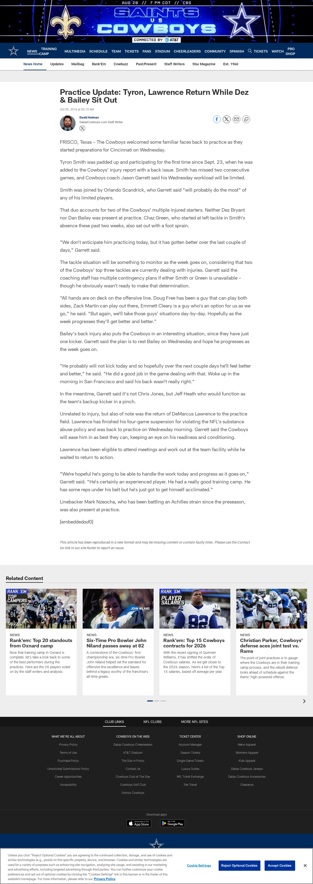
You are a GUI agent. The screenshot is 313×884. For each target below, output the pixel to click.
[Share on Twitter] (227, 122)
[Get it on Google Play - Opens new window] (172, 826)
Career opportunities (68, 776)
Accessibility (68, 784)
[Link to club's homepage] (13, 50)
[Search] (250, 50)
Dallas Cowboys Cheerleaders (132, 744)
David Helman (89, 117)
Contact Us (133, 768)
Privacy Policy (68, 744)
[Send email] (236, 122)
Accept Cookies (280, 865)
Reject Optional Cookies (239, 865)
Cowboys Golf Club (133, 784)
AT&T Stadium (133, 752)
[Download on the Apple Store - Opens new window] (139, 824)
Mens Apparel (247, 744)
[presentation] (305, 701)
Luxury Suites (190, 768)
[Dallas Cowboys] (156, 846)
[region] (156, 866)
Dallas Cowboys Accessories (247, 776)
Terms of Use (68, 752)
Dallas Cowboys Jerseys (247, 768)
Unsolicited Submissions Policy (68, 768)
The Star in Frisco (133, 760)
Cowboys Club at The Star (133, 776)
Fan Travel (190, 784)
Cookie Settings (199, 865)
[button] (150, 701)
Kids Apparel (247, 760)
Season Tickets (190, 752)
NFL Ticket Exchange (190, 776)
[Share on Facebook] (217, 122)
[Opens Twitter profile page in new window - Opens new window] (82, 128)
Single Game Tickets (190, 760)
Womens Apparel (247, 752)
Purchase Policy (68, 760)
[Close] (305, 865)
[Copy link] (246, 119)
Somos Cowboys (133, 792)
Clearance (246, 784)
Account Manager (190, 744)
